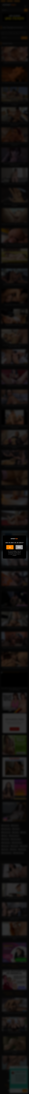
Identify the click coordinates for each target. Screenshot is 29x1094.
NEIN (19, 547)
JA (10, 547)
